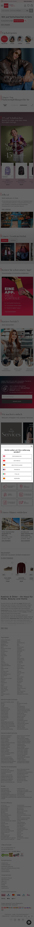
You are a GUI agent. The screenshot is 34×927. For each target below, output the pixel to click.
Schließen (31, 446)
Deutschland (17, 465)
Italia (17, 474)
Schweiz (17, 460)
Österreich (17, 456)
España (17, 478)
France (17, 469)
